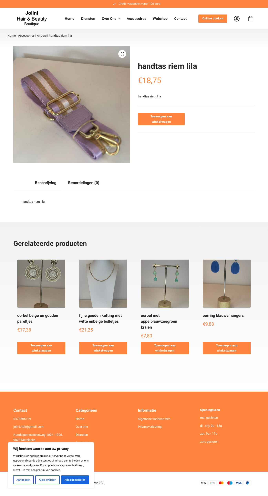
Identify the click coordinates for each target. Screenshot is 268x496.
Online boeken (212, 18)
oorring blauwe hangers (223, 315)
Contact (180, 18)
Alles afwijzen (47, 479)
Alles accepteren (75, 479)
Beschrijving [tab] (45, 182)
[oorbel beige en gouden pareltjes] (41, 284)
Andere (41, 35)
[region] (51, 465)
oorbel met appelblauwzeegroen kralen (159, 321)
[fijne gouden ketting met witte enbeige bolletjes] (103, 284)
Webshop (160, 18)
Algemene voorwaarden (154, 419)
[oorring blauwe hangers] (227, 284)
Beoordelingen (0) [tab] (83, 182)
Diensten (88, 18)
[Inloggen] (237, 18)
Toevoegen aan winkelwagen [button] (41, 347)
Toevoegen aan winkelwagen (161, 119)
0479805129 (22, 419)
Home (69, 18)
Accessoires (136, 18)
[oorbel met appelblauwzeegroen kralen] (165, 284)
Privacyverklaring (150, 427)
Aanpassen (23, 479)
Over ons (109, 18)
